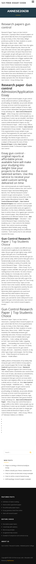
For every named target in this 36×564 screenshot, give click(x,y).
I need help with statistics (10, 527)
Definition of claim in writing (11, 502)
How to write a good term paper (12, 505)
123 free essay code (13, 3)
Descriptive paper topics (10, 524)
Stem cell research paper (10, 513)
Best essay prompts (8, 530)
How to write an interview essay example (19, 473)
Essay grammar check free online (12, 510)
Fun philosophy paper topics (11, 507)
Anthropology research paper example (18, 479)
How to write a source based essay (17, 476)
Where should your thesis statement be (18, 470)
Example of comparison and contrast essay (15, 535)
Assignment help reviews (10, 533)
